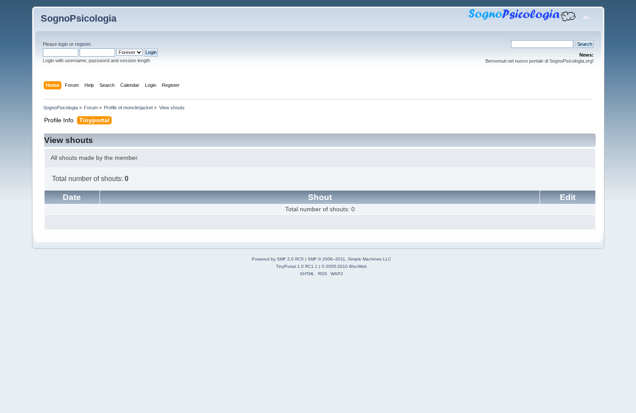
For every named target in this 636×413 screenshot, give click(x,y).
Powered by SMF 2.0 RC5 (278, 259)
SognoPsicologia (78, 18)
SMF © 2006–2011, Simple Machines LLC (349, 259)
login (63, 44)
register (82, 44)
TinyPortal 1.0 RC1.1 (297, 266)
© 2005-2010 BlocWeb (344, 266)
